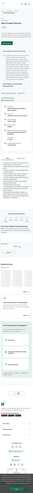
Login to (15, 393)
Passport (17, 11)
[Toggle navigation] (29, 4)
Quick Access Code (9, 100)
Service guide (9, 11)
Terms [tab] (7, 158)
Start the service (7, 43)
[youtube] (11, 465)
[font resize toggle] (16, 447)
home (2, 11)
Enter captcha (4, 244)
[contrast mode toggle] (13, 447)
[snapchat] (22, 465)
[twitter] (15, 465)
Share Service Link (9, 98)
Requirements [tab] (21, 158)
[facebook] (18, 465)
